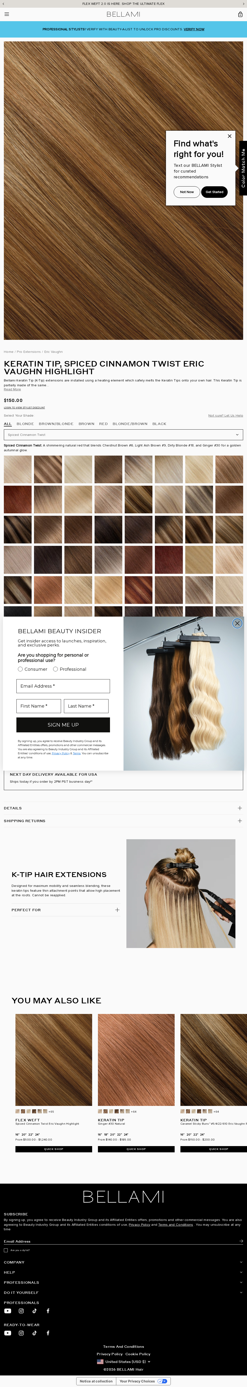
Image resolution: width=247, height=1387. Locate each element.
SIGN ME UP (63, 725)
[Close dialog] (237, 623)
